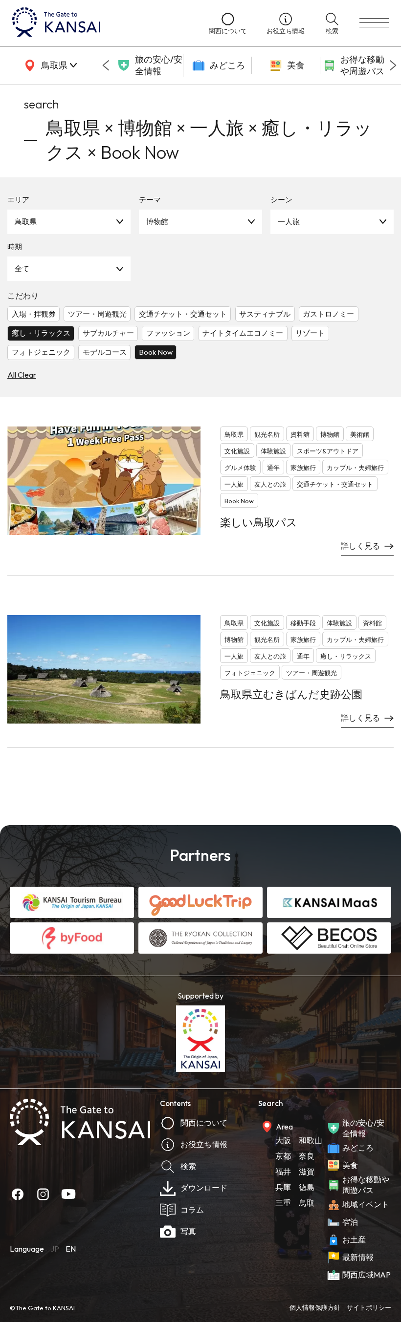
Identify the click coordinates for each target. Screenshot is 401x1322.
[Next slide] (393, 65)
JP (54, 1249)
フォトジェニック (41, 352)
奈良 (306, 1156)
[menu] (374, 23)
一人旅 (289, 221)
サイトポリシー (369, 1307)
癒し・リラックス (41, 333)
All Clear (21, 375)
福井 (283, 1171)
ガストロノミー (328, 314)
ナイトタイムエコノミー (242, 333)
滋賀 (306, 1171)
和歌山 (310, 1140)
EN (71, 1249)
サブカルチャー (108, 333)
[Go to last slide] (105, 65)
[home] (100, 23)
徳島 (306, 1187)
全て (22, 268)
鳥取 (306, 1203)
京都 (283, 1156)
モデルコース (105, 352)
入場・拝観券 (34, 314)
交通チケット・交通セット (183, 314)
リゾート (310, 333)
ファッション (168, 333)
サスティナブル (264, 314)
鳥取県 (26, 221)
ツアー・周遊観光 (97, 314)
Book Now (156, 352)
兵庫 (283, 1187)
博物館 (157, 221)
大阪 (283, 1140)
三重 (283, 1203)
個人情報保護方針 (315, 1307)
